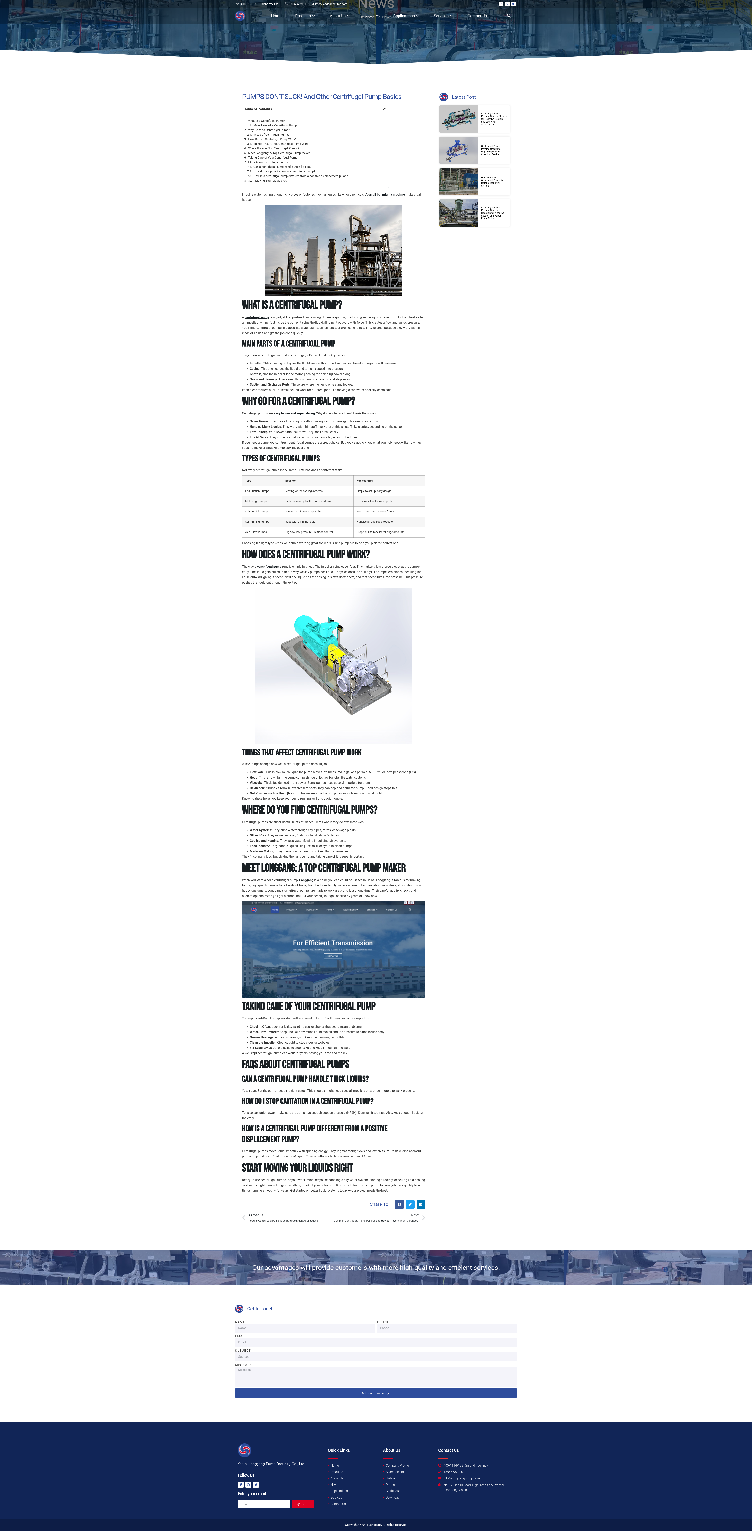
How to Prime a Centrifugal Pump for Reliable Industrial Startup (492, 181)
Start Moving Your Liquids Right (268, 180)
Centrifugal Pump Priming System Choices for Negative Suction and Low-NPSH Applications (494, 119)
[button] (509, 16)
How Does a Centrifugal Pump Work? (272, 139)
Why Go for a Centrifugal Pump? (269, 130)
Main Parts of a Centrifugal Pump (275, 125)
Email (240, 1336)
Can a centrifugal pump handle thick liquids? (282, 166)
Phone (383, 1322)
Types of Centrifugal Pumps (271, 134)
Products (303, 16)
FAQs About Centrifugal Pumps (268, 162)
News (369, 16)
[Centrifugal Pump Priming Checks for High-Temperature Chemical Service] (458, 150)
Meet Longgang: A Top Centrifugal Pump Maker (279, 153)
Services (441, 16)
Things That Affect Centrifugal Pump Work (281, 143)
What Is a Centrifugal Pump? (266, 120)
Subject (243, 1350)
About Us (338, 16)
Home (276, 16)
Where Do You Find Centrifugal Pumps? (273, 148)
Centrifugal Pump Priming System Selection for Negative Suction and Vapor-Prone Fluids (492, 213)
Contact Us (477, 16)
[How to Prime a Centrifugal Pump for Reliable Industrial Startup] (458, 181)
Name (240, 1322)
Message (243, 1365)
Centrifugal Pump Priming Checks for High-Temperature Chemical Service (491, 150)
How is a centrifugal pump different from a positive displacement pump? (300, 176)
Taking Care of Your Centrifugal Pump (272, 157)
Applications (404, 16)
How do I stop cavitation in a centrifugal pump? (284, 171)
